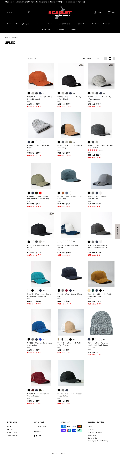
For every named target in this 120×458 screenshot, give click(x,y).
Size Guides (92, 435)
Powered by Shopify (58, 453)
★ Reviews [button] (117, 232)
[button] (93, 150)
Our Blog (10, 429)
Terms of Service (12, 435)
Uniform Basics (64, 24)
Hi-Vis (38, 24)
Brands (73, 30)
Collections (14, 37)
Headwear (46, 30)
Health (94, 24)
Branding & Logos (23, 24)
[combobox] (19, 12)
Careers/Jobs (92, 438)
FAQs (90, 426)
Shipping (91, 429)
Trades (50, 24)
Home (9, 24)
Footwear (60, 30)
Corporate (107, 24)
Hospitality (81, 24)
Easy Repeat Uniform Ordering (98, 441)
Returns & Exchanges (95, 432)
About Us (10, 426)
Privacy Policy (12, 432)
